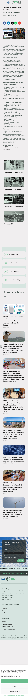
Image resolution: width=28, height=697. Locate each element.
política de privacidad (18, 556)
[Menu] (2, 2)
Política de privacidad (15, 695)
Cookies (14, 557)
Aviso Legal (22, 695)
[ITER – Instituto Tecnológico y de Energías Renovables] (14, 2)
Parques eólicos (9, 224)
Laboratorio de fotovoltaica (14, 172)
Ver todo (5, 296)
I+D (4, 7)
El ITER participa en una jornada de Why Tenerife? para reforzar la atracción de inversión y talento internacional (13, 487)
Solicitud (5, 146)
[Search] (26, 2)
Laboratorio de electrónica (13, 207)
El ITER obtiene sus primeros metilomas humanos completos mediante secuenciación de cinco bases (13, 321)
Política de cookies (7, 695)
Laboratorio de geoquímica (13, 189)
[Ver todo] (9, 296)
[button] (26, 666)
